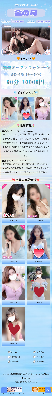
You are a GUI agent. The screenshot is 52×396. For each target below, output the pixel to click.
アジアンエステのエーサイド (12, 393)
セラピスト (16, 357)
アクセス (40, 357)
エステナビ (41, 393)
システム (40, 352)
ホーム (14, 352)
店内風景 (15, 362)
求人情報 (40, 362)
